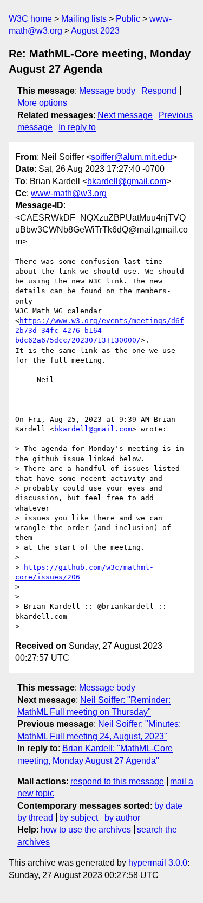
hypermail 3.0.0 (157, 862)
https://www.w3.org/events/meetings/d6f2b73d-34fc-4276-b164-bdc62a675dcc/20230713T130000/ (99, 330)
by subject (78, 817)
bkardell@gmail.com (126, 181)
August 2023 (95, 30)
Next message (125, 115)
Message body (107, 90)
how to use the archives (86, 829)
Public (128, 18)
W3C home (30, 18)
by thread (35, 817)
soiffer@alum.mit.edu (131, 157)
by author (122, 817)
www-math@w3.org (69, 193)
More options (42, 102)
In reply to (77, 127)
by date (168, 805)
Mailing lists (84, 18)
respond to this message (117, 781)
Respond (158, 90)
